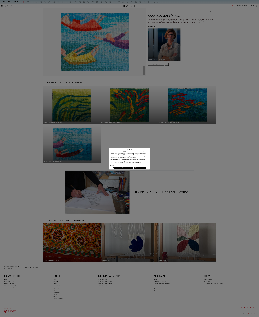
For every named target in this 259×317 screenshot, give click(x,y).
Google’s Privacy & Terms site (117, 154)
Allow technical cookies (127, 167)
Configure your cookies (140, 167)
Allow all (116, 167)
